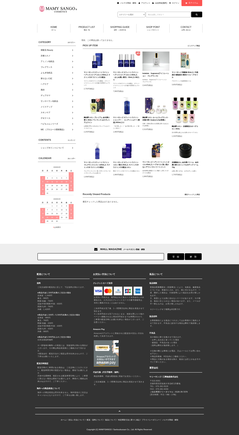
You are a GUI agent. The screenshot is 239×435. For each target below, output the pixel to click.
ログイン (175, 3)
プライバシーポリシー (151, 420)
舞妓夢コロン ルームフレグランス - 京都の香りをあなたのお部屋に (155, 118)
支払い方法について (76, 420)
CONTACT (186, 28)
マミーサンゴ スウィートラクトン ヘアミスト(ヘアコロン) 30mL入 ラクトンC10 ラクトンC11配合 (97, 74)
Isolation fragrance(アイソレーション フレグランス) (155, 74)
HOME (53, 28)
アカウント (145, 3)
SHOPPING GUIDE (120, 28)
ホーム (63, 420)
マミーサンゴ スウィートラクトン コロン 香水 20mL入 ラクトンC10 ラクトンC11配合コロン (126, 164)
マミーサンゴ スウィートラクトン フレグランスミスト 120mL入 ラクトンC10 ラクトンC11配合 (97, 164)
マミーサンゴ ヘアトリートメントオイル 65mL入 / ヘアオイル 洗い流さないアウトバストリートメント (155, 164)
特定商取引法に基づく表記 (129, 420)
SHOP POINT (153, 28)
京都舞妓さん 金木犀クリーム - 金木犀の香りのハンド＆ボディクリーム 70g (185, 164)
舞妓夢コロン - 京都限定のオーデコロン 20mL (185, 127)
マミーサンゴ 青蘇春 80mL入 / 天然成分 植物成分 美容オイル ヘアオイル (185, 74)
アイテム (193, 3)
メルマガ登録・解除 (128, 3)
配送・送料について (95, 420)
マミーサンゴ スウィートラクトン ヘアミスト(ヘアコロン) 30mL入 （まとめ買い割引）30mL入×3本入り (126, 76)
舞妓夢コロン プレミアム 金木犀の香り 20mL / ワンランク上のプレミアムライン (97, 119)
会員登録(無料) (161, 3)
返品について (110, 420)
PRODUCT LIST (87, 28)
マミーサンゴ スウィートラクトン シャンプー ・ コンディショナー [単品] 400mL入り (126, 119)
